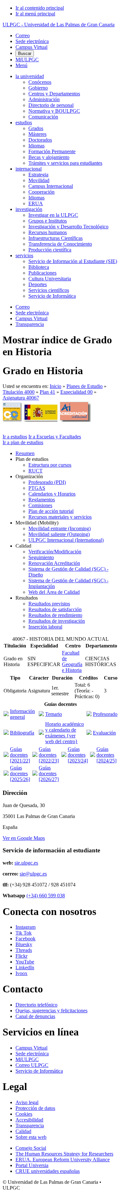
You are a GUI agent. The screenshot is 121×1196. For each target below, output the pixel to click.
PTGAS (36, 488)
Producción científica (49, 249)
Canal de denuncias (35, 1016)
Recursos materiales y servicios (60, 517)
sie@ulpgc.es (33, 873)
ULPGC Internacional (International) (66, 540)
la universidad (29, 76)
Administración (44, 99)
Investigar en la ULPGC (53, 215)
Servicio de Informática (52, 296)
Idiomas (36, 145)
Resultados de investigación (56, 621)
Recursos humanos (47, 232)
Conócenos (39, 82)
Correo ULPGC (31, 1065)
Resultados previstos (49, 603)
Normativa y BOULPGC (54, 111)
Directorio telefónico (36, 1004)
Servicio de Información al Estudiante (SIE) (72, 261)
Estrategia (38, 174)
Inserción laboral (45, 626)
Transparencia (29, 324)
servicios (24, 255)
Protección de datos (35, 1108)
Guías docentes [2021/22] (20, 754)
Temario (53, 714)
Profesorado (105, 714)
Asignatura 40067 (21, 397)
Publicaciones (42, 273)
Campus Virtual (31, 47)
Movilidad (38, 180)
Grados (35, 128)
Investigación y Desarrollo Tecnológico (68, 226)
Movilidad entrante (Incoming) (59, 528)
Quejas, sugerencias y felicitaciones (51, 1010)
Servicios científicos (48, 290)
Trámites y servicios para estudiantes (65, 163)
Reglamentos (41, 499)
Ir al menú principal (35, 13)
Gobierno (38, 88)
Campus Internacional (50, 186)
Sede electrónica (32, 41)
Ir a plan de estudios (23, 442)
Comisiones (40, 505)
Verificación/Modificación (54, 551)
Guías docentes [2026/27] (49, 773)
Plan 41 (47, 392)
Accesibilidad (29, 1119)
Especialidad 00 (76, 392)
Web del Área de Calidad (54, 592)
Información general (22, 714)
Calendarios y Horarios (52, 494)
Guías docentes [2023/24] (78, 754)
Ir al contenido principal (39, 8)
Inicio (55, 386)
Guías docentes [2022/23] (49, 754)
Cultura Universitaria (49, 278)
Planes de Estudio (84, 386)
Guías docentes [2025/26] (20, 773)
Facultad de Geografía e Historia (72, 661)
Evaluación (104, 732)
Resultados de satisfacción (55, 609)
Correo (22, 35)
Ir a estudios (15, 436)
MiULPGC (27, 59)
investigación (28, 209)
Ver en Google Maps (24, 838)
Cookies (23, 1114)
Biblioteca (38, 267)
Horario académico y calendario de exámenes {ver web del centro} (64, 732)
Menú (21, 65)
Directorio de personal (51, 105)
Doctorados (40, 140)
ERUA (35, 203)
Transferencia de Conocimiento (60, 244)
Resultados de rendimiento (55, 615)
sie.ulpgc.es (26, 863)
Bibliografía (22, 732)
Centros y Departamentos (54, 93)
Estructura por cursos (49, 465)
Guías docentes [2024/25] (106, 754)
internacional (28, 168)
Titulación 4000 (19, 392)
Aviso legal (26, 1102)
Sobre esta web (30, 1137)
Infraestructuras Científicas (55, 238)
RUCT (35, 470)
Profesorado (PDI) (47, 482)
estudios (23, 122)
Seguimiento (41, 557)
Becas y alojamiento (48, 157)
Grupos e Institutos (47, 221)
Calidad (23, 1131)
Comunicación (43, 116)
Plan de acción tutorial (51, 511)
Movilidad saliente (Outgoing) (59, 534)
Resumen (25, 453)
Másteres (37, 134)
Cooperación (41, 192)
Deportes (37, 284)
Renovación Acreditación (54, 563)
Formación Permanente (52, 151)
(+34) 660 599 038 (45, 895)
